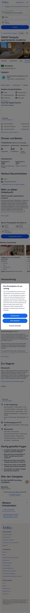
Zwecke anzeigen (15, 325)
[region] (15, 306)
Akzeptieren (15, 315)
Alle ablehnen (15, 321)
